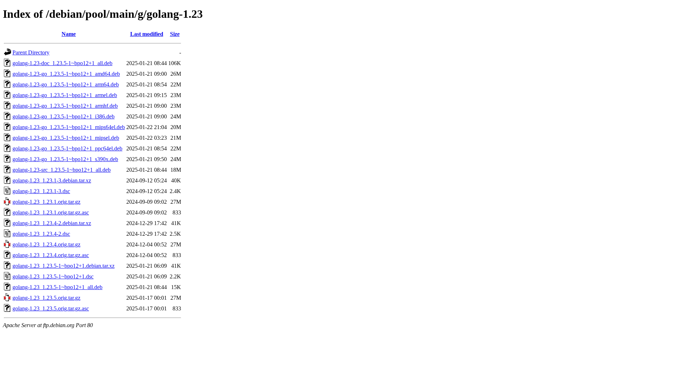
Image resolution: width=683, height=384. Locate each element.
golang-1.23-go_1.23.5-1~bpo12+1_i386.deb (63, 116)
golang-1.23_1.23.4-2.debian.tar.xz (51, 223)
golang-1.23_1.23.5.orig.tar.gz (46, 298)
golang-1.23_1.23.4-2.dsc (41, 234)
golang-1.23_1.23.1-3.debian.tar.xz (51, 180)
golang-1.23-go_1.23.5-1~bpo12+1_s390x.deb (65, 159)
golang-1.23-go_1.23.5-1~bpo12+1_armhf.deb (65, 106)
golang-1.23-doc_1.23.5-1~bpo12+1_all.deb (62, 63)
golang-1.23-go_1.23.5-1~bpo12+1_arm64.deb (65, 84)
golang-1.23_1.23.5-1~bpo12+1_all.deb (57, 287)
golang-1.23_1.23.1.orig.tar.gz (46, 202)
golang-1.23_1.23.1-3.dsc (41, 191)
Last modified (146, 34)
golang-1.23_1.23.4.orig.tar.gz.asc (50, 255)
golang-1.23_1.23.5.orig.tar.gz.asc (50, 308)
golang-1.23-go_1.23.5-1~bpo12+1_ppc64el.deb (67, 148)
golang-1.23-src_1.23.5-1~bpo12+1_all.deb (61, 170)
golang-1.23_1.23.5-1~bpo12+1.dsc (53, 276)
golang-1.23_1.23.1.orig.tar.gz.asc (50, 212)
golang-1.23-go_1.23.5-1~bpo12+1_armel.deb (64, 95)
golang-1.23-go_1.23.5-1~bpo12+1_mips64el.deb (68, 127)
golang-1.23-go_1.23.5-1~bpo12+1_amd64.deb (66, 74)
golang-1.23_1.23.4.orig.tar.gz (46, 244)
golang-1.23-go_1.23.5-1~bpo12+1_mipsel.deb (65, 138)
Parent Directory (30, 52)
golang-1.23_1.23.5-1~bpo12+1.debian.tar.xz (63, 266)
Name (69, 34)
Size (175, 34)
